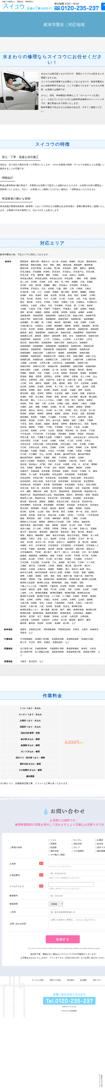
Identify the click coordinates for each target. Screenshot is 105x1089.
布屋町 (71, 511)
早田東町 (62, 434)
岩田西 (64, 312)
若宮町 (49, 623)
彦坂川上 (61, 542)
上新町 (36, 369)
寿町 (37, 403)
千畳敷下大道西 (44, 437)
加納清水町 (89, 346)
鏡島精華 (56, 335)
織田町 (68, 325)
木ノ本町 (69, 386)
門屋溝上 (67, 308)
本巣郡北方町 (35, 629)
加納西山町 (25, 359)
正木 (84, 552)
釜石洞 (23, 342)
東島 (73, 532)
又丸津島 (35, 562)
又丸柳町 (78, 559)
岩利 (76, 295)
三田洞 (51, 565)
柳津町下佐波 (43, 596)
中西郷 (87, 450)
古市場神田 (78, 545)
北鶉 (80, 379)
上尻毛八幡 (44, 363)
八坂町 (94, 589)
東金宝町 (33, 532)
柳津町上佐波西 (27, 582)
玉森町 (53, 447)
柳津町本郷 (25, 613)
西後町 (47, 383)
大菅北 (38, 302)
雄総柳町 (58, 325)
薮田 (88, 619)
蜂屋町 (79, 508)
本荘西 (30, 542)
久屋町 (62, 515)
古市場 (23, 548)
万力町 (49, 559)
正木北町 (75, 552)
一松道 (64, 275)
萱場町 (83, 373)
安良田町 (67, 268)
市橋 (86, 278)
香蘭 (37, 406)
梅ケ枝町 (65, 292)
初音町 (87, 508)
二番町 (75, 518)
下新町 (40, 427)
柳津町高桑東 (41, 592)
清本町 (83, 430)
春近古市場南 (58, 535)
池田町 (93, 278)
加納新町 (84, 342)
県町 (52, 265)
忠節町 (81, 457)
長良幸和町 (63, 481)
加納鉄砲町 (91, 366)
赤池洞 (64, 261)
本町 (22, 542)
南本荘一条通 (78, 569)
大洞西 (49, 325)
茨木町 (30, 298)
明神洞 (32, 579)
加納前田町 (25, 339)
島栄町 (32, 420)
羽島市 (23, 632)
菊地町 (72, 369)
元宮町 (62, 589)
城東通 (49, 413)
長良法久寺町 (63, 501)
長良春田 (37, 484)
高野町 (64, 423)
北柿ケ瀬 (71, 379)
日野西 (47, 528)
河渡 (67, 400)
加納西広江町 (52, 359)
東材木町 (65, 532)
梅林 (48, 535)
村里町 (72, 586)
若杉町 (23, 606)
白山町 (40, 511)
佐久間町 (74, 396)
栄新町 (89, 400)
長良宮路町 (65, 498)
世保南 (55, 616)
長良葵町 (69, 488)
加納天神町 (78, 366)
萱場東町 (93, 373)
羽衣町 (44, 508)
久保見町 (59, 393)
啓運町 (32, 390)
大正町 (51, 430)
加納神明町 (25, 346)
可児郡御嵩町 (26, 639)
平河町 (87, 525)
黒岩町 (88, 390)
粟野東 (40, 275)
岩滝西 (53, 295)
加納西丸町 (38, 359)
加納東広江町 (26, 335)
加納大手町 (25, 319)
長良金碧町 (57, 474)
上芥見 (89, 339)
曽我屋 (60, 430)
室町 (82, 582)
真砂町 (53, 538)
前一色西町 (93, 552)
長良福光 (94, 505)
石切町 (34, 281)
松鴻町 (85, 427)
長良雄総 (56, 471)
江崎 (33, 292)
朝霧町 (47, 285)
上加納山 (56, 339)
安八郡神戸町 (26, 651)
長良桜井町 (25, 481)
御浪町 (76, 325)
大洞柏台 (80, 302)
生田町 (55, 275)
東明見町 (31, 518)
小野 (44, 403)
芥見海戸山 (78, 271)
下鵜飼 (42, 417)
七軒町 (70, 515)
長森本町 (86, 488)
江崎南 (79, 288)
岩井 (31, 295)
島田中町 (82, 417)
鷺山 (33, 400)
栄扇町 (23, 295)
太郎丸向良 (25, 444)
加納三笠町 (59, 342)
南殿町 (91, 572)
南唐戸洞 (89, 576)
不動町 (32, 548)
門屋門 (47, 308)
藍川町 (66, 623)
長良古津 (75, 501)
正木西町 (72, 538)
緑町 (46, 576)
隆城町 (47, 616)
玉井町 (70, 447)
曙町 (54, 285)
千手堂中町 (38, 434)
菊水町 (81, 369)
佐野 (31, 396)
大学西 (79, 440)
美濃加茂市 (57, 642)
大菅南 (47, 302)
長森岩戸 (24, 471)
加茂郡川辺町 (87, 639)
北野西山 (48, 376)
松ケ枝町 (59, 559)
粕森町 (38, 312)
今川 (46, 298)
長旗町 (66, 471)
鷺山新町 (93, 396)
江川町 (81, 305)
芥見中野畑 (36, 268)
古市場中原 (40, 545)
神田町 (32, 373)
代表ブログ (97, 980)
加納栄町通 (49, 349)
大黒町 (62, 440)
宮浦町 (67, 572)
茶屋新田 (41, 461)
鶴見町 (62, 467)
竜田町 (94, 447)
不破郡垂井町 (41, 648)
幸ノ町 (62, 406)
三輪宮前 (54, 586)
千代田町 (63, 457)
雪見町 (85, 596)
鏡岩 (31, 332)
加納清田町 (51, 315)
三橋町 (23, 565)
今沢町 (71, 298)
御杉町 (58, 322)
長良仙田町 (25, 477)
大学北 (87, 440)
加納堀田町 (40, 332)
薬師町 (90, 599)
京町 (78, 386)
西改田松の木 (90, 491)
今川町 (53, 298)
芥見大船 (90, 271)
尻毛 (48, 420)
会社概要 (83, 980)
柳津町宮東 (77, 606)
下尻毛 (23, 423)
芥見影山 (67, 271)
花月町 (32, 329)
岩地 (70, 295)
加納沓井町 (25, 315)
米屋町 (23, 396)
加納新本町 (76, 346)
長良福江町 (82, 505)
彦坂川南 (52, 515)
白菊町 (60, 403)
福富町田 (86, 521)
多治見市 (33, 661)
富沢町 (49, 454)
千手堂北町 (25, 434)
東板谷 (30, 535)
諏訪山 (32, 410)
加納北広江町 (64, 315)
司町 (50, 464)
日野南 (64, 528)
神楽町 (40, 329)
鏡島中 (47, 335)
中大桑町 (33, 454)
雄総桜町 (86, 325)
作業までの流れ (55, 980)
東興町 (38, 457)
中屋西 (66, 464)
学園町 (23, 373)
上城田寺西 (65, 359)
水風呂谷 (41, 569)
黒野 (80, 390)
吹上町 (72, 525)
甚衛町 (66, 413)
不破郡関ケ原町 (57, 648)
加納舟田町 (91, 332)
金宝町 (23, 386)
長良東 (47, 484)
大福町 (53, 440)
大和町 (73, 599)
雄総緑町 (95, 329)
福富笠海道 (25, 525)
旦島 (90, 461)
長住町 (74, 471)
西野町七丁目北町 (28, 521)
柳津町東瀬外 (52, 613)
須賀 (82, 413)
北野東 (58, 376)
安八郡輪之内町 (42, 651)
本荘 (31, 545)
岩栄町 (51, 288)
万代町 (47, 518)
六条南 (49, 603)
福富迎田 (69, 548)
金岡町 (83, 308)
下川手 (72, 417)
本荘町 (51, 542)
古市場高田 (66, 545)
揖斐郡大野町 (89, 651)
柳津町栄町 (62, 579)
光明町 (53, 406)
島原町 (34, 417)
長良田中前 (87, 501)
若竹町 (32, 616)
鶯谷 (22, 302)
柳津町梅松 (57, 582)
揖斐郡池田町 (58, 651)
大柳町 (83, 322)
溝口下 (57, 552)
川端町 (47, 373)
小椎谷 (84, 403)
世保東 (49, 606)
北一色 (55, 369)
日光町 (83, 518)
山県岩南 (84, 616)
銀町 (68, 403)
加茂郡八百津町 (42, 639)
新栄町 (23, 410)
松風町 (68, 559)
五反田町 (85, 383)
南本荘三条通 (26, 572)
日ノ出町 (37, 528)
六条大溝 (24, 603)
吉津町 (30, 599)
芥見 (33, 275)
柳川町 (55, 609)
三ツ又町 (90, 562)
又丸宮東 (24, 562)
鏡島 (65, 335)
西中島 (55, 511)
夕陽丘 (47, 599)
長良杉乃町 (38, 477)
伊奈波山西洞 (41, 278)
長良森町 (77, 498)
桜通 (57, 396)
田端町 (79, 447)
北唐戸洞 (50, 379)
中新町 (79, 450)
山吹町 (64, 599)
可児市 (32, 642)
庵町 (48, 275)
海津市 (84, 648)
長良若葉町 (70, 484)
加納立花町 (38, 352)
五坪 (76, 383)
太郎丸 (44, 447)
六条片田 (88, 603)
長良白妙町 (76, 477)
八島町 (23, 592)
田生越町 (24, 450)
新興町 (88, 406)
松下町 (85, 555)
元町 (70, 589)
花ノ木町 (95, 535)
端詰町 (53, 508)
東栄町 (58, 454)
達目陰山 (33, 464)
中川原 (23, 454)
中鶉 (74, 464)
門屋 (39, 308)
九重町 (23, 406)
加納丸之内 (72, 342)
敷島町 (66, 420)
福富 (48, 525)
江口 (39, 292)
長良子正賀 (51, 481)
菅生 (76, 410)
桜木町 (64, 396)
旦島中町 (73, 461)
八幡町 (70, 508)
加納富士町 (53, 332)
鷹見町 (55, 423)
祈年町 (49, 386)
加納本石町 (93, 335)
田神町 (72, 434)
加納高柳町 (25, 352)
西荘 (63, 511)
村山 (88, 569)
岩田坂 (73, 312)
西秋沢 (69, 494)
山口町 (64, 616)
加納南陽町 (70, 363)
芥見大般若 (25, 271)
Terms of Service (89, 948)
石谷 (43, 288)
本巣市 (76, 629)
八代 (31, 592)
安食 (31, 285)
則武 (87, 511)
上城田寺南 (91, 359)
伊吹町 (38, 298)
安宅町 (23, 285)
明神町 (23, 579)
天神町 (91, 444)
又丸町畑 (45, 562)
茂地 (66, 582)
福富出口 (90, 548)
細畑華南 (43, 555)
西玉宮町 (24, 508)
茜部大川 (45, 261)
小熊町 (49, 322)
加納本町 (37, 339)
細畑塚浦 (33, 555)
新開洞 (79, 406)
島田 (90, 417)
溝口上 (66, 552)
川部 (39, 373)
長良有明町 (57, 488)
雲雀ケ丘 (84, 528)
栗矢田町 (24, 393)
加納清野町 (38, 315)
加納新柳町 (38, 346)
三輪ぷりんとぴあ (28, 586)
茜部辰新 (24, 265)
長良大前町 (91, 484)
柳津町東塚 (38, 613)
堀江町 (85, 542)
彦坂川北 (41, 515)
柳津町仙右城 (83, 592)
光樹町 (71, 406)
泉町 (57, 281)
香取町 (92, 308)
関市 (39, 642)
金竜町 (94, 383)
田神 (31, 423)
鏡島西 (38, 335)
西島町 (42, 501)
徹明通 (38, 467)
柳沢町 (23, 616)
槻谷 (39, 390)
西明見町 (79, 494)
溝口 (67, 569)
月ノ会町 (33, 474)
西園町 (51, 501)
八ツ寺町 (56, 596)
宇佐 (50, 305)
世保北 (66, 606)
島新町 (23, 420)
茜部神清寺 (91, 261)
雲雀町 (94, 528)
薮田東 (23, 623)
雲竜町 (92, 292)
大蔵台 (42, 305)
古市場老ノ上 (92, 545)
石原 (50, 281)
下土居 (68, 427)
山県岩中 (45, 619)
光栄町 (47, 390)
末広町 (75, 413)
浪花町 (96, 488)
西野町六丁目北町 (56, 521)
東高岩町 (43, 532)
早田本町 (69, 430)
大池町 (23, 308)
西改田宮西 (77, 491)
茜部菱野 (78, 265)
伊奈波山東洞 (26, 278)
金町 (31, 406)
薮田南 (32, 623)
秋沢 (46, 265)
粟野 (75, 268)
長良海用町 (44, 474)
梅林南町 (56, 518)
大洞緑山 (39, 325)
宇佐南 (68, 305)
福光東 (51, 548)
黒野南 (23, 390)
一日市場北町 (92, 515)
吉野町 (38, 599)
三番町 (81, 420)
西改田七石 (25, 494)
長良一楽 (35, 488)
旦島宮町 (52, 461)
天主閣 (83, 444)
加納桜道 (24, 349)
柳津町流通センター (29, 609)
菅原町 (23, 413)
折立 (71, 335)
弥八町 (64, 619)
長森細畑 (35, 471)
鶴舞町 (71, 467)
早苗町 (49, 396)
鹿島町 (47, 312)
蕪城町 (61, 352)
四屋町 (34, 603)
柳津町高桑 (70, 592)
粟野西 (91, 268)
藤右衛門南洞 (26, 457)
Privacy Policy (73, 948)
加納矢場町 (85, 352)
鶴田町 (79, 467)
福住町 (64, 525)
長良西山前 (25, 484)
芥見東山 (84, 285)
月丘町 (58, 464)
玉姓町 (75, 393)
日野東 (55, 528)
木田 (31, 383)
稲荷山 (73, 275)
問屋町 (42, 450)
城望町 (58, 413)
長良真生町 (51, 477)
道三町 (86, 464)
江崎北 (88, 288)
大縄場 (64, 302)
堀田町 (94, 542)
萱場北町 (74, 373)
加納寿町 (73, 349)
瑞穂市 (23, 629)
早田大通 (24, 437)
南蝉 (22, 576)
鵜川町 (92, 298)
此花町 (64, 390)
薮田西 (72, 619)
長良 (77, 488)
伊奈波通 (68, 278)
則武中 (94, 511)
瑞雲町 (68, 437)
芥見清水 (56, 271)
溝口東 (68, 565)
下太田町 (63, 417)
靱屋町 (55, 292)
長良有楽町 (89, 498)
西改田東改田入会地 (42, 494)
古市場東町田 (26, 552)
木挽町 (73, 390)
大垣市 (93, 648)
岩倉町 (38, 295)
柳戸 (62, 609)
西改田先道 (40, 498)
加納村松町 (36, 356)
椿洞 (95, 471)
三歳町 (30, 576)
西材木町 (33, 501)
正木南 (62, 538)
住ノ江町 (59, 410)
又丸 (54, 562)
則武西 (23, 515)
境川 (73, 400)
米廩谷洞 (91, 393)
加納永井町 (25, 366)
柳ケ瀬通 (45, 609)
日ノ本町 (73, 528)
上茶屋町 (45, 369)
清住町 (85, 386)
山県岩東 (24, 619)
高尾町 (34, 430)
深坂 (80, 525)
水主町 (23, 329)
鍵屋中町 (71, 329)
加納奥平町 (91, 315)
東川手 (23, 532)
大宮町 (92, 322)
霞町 (22, 312)
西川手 (53, 491)
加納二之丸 (91, 356)
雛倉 (22, 518)
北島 (41, 379)
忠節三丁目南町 (27, 461)
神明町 (40, 413)
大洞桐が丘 (92, 302)
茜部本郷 (67, 265)
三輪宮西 (43, 586)
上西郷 (23, 363)
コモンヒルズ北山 (45, 400)
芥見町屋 (24, 292)
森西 (46, 589)
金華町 (32, 386)
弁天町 (68, 555)
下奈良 (77, 427)
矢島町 (76, 596)
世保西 (58, 606)
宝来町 (60, 555)
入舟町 (92, 295)
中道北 (51, 450)
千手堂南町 (51, 434)
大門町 (42, 464)
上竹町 (23, 383)
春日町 (96, 325)
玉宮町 (62, 447)
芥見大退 (24, 275)
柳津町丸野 (91, 609)
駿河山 (40, 410)
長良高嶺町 (82, 474)
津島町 (23, 474)
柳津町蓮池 (65, 613)
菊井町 (89, 369)
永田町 (88, 467)
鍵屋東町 (50, 329)
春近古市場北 (73, 535)
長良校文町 (76, 481)
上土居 (55, 373)
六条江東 (33, 606)
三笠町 (81, 562)
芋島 (22, 298)
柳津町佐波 (49, 579)
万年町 (40, 559)
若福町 (58, 623)
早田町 (80, 434)
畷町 (29, 491)
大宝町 (36, 440)
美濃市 (47, 642)
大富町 (55, 302)
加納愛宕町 (76, 319)
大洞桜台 (24, 305)
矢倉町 (23, 589)
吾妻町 (90, 281)
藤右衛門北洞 (69, 454)
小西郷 (92, 403)
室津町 (89, 586)
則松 (48, 511)
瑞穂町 (51, 569)
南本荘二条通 (56, 572)
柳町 (69, 609)
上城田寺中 (51, 352)
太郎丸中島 (93, 437)
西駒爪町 (37, 491)
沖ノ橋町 (35, 322)
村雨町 (80, 586)
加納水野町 (34, 342)
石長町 (42, 281)
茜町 (59, 265)
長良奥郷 (45, 471)
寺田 (22, 467)
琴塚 (31, 403)
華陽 (31, 376)
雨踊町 (75, 281)
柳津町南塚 (78, 609)
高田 (86, 423)
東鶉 (22, 535)
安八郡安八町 (26, 648)
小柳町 (59, 400)
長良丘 (80, 484)
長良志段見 (89, 477)
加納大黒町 (25, 369)
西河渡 (23, 501)
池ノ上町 (24, 281)
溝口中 (87, 565)
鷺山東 (83, 396)
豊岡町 (94, 464)
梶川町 (30, 312)
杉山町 (83, 410)
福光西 (60, 548)
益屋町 (62, 562)
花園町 (23, 538)
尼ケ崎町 (48, 268)
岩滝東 (62, 295)
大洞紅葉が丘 (26, 325)
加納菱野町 (78, 332)
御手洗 (32, 565)
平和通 (77, 555)
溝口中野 (78, 565)
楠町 (67, 393)
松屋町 (23, 559)
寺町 (75, 444)
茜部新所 (24, 261)
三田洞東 (41, 565)
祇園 (82, 393)
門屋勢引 (56, 308)
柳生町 (32, 589)
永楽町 (47, 292)
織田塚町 (67, 322)
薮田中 (81, 619)
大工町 (70, 440)
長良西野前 (89, 481)
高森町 (47, 423)
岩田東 (55, 312)
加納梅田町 (51, 319)
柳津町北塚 (74, 579)
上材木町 (33, 363)
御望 (70, 383)
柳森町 (89, 613)
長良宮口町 (53, 498)
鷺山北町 (24, 400)
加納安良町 (63, 319)
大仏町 (44, 440)
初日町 (23, 511)
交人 (46, 538)
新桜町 (32, 413)
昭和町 (32, 427)
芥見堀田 (74, 285)
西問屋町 (35, 508)
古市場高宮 (53, 545)
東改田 (89, 532)
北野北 (23, 379)
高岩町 (55, 390)
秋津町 (47, 271)
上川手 (47, 339)
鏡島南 (23, 332)
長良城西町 (63, 477)
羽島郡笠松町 (64, 629)
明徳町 (74, 582)
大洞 (72, 302)
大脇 (76, 322)
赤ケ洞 (55, 261)
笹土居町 (39, 396)
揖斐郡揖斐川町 (73, 651)
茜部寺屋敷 (36, 265)
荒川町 (57, 268)
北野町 (66, 376)
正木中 (81, 538)
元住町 (86, 589)
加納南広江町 (50, 356)
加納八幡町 (78, 356)
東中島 (81, 532)
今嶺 (85, 298)
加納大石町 (38, 319)
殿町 (54, 457)
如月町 (64, 369)
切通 (93, 386)
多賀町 (38, 423)
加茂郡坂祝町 (72, 639)
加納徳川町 (53, 366)
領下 (39, 616)
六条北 (79, 603)
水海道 (32, 569)
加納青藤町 (89, 319)
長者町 (72, 457)
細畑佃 (23, 555)
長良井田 (45, 488)
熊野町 (49, 393)
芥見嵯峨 (37, 271)
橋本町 (62, 508)
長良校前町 (70, 474)
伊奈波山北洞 (56, 278)
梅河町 (75, 292)
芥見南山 (63, 285)
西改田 (95, 494)
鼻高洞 (66, 518)
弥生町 (55, 599)
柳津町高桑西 (56, 592)
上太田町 (67, 339)
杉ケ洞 (92, 410)
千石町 (92, 430)
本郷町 (23, 545)
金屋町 (90, 312)
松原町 (94, 555)
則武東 (32, 515)
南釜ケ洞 (78, 576)
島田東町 (24, 417)
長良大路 (24, 488)
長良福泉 (71, 505)
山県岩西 (35, 619)
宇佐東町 (59, 305)
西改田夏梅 (59, 494)
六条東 (70, 603)
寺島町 (30, 467)
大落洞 (32, 308)
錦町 (46, 491)
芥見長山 (35, 288)
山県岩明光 (78, 613)
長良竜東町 (57, 484)
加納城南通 (51, 346)
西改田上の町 (26, 498)
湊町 (52, 576)
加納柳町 (24, 356)
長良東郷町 (25, 505)
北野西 (38, 376)
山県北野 (74, 616)
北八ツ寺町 (85, 376)
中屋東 (83, 471)
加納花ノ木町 (64, 356)
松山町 (32, 559)
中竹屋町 (61, 450)
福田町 (55, 525)
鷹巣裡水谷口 (76, 423)
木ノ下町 (59, 386)
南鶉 (59, 576)
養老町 (93, 596)
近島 (54, 383)
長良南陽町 (49, 505)
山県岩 (55, 619)
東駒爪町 (54, 532)
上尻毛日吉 (57, 363)
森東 (39, 589)
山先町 (81, 599)
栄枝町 (23, 403)
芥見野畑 (24, 288)
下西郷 (90, 420)
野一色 (79, 511)
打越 (59, 288)
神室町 (64, 373)
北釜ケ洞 (61, 379)
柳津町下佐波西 (27, 596)
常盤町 (47, 457)
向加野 (63, 586)
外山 (41, 454)
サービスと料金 (38, 980)
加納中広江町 (39, 366)
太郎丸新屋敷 (52, 444)
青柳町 (72, 261)
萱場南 (23, 376)
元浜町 (77, 589)
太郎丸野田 (25, 440)
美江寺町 (71, 562)
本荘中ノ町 (40, 542)
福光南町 (41, 548)
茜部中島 (24, 268)
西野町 (42, 521)
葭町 (22, 599)
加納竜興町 (72, 352)
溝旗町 (60, 565)
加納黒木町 (85, 349)
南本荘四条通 (41, 572)
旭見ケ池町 (25, 528)
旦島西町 (62, 461)
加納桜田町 (36, 349)
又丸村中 (88, 559)
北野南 (75, 376)
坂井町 (81, 400)
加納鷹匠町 (63, 346)
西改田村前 (64, 491)
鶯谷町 (30, 302)
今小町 (62, 298)
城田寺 (38, 383)
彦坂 (39, 538)
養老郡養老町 (72, 648)
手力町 (47, 467)
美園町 (60, 569)
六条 (41, 606)
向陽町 (45, 406)
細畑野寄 (71, 542)
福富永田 (80, 548)
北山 (95, 376)
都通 (84, 572)
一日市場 (80, 515)
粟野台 (83, 268)
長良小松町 (38, 481)
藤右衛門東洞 (84, 454)
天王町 (23, 447)
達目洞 (23, 464)
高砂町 (94, 423)
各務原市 (94, 629)
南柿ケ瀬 (68, 576)
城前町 (75, 403)
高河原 (23, 427)
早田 (33, 437)
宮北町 (76, 572)
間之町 (81, 261)
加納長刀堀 (82, 363)
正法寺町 (24, 430)
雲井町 (40, 393)
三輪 (39, 579)
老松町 (90, 305)
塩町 (74, 420)
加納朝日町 (83, 329)
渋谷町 (40, 420)
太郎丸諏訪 (65, 444)
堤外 (54, 467)
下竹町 (49, 427)
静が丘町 (56, 420)
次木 (22, 491)
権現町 (62, 383)
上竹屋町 (88, 379)
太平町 (42, 430)
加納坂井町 (61, 349)
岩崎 (46, 295)
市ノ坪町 (65, 281)
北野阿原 (33, 379)
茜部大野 (35, 261)
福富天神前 (38, 525)
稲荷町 (81, 275)
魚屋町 (84, 295)
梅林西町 (39, 535)
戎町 (65, 288)
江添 (72, 288)
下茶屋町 (59, 427)
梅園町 (83, 292)
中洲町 (70, 450)
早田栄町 (90, 434)
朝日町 (38, 285)
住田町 (68, 410)
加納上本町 (78, 315)
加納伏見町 (66, 332)
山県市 (85, 629)
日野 (68, 521)
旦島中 (83, 461)
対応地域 (70, 980)
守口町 (53, 589)
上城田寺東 (78, 359)
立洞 (86, 447)
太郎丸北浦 (34, 447)
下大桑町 (52, 417)
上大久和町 (78, 339)
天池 (82, 281)
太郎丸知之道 (79, 437)
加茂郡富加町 (58, 639)
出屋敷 (34, 450)
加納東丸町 (81, 335)
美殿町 (38, 576)
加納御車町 (46, 342)
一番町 (78, 278)
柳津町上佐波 (43, 582)
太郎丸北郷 (38, 444)
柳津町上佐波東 (89, 579)
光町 (39, 518)
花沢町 (32, 511)
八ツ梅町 (66, 596)
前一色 (90, 538)
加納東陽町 (65, 366)
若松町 (40, 623)
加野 (76, 308)
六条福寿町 (60, 603)
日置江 (32, 538)
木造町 (40, 386)
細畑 (52, 555)
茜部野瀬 (88, 265)
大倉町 (34, 305)
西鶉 (88, 494)
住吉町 (49, 410)
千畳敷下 (58, 437)
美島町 (23, 569)
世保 (41, 603)
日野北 (76, 521)
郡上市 (23, 642)
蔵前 (33, 393)
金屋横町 (24, 322)
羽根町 (85, 535)
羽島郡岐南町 (50, 629)
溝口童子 (48, 552)
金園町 (81, 312)
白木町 (51, 403)
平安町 (38, 552)
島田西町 (91, 413)
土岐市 (23, 661)
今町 (78, 298)
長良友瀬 (37, 505)
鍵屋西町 (61, 329)
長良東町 (60, 505)
